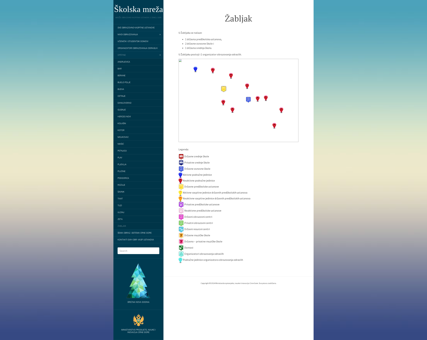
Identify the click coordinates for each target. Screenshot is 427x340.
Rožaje (121, 185)
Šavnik (121, 192)
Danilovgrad (124, 103)
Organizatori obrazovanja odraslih (138, 48)
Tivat (120, 199)
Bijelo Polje (124, 82)
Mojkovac (123, 137)
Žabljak (122, 226)
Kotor (121, 130)
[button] (248, 100)
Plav (120, 157)
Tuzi (120, 205)
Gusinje (122, 110)
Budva (121, 89)
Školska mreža (138, 9)
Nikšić (121, 144)
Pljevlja (122, 164)
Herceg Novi (124, 116)
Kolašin (122, 123)
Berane (121, 75)
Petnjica (122, 151)
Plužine (121, 171)
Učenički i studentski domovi (133, 41)
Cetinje (121, 96)
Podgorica (123, 178)
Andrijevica (124, 62)
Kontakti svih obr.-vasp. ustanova (136, 240)
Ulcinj (121, 212)
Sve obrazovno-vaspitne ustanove (136, 28)
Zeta (120, 219)
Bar (120, 69)
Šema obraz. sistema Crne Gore (135, 233)
